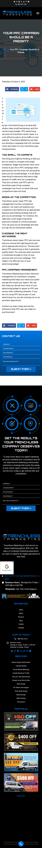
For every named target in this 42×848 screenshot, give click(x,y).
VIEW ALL (21, 796)
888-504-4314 (23, 639)
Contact (21, 624)
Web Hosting (21, 698)
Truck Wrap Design (21, 691)
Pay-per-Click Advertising (21, 677)
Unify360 (35, 844)
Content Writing (21, 666)
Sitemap (21, 628)
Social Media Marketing (21, 669)
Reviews (21, 617)
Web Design (21, 684)
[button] (14, 1)
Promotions (21, 702)
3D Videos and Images (21, 687)
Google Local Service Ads (21, 680)
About (21, 613)
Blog (21, 620)
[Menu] (38, 13)
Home (5, 49)
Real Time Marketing (24, 844)
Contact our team (9, 306)
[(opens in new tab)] (21, 596)
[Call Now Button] (21, 844)
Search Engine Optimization (21, 662)
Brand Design (21, 695)
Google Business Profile (21, 673)
